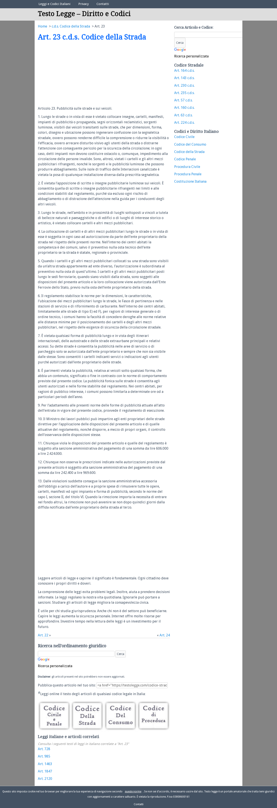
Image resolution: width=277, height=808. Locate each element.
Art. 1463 (45, 764)
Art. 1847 (45, 771)
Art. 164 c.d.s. (184, 70)
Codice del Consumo (190, 144)
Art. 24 (164, 635)
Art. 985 (44, 756)
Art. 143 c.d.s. (184, 78)
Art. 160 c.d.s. (184, 108)
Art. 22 (43, 635)
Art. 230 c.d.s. (184, 85)
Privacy (83, 4)
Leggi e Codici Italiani (54, 4)
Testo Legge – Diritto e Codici (84, 14)
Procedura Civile (187, 167)
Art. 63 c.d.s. (183, 115)
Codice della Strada (189, 152)
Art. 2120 (45, 779)
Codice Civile (184, 137)
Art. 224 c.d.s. (184, 122)
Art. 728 (44, 749)
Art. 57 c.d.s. (183, 100)
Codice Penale (185, 159)
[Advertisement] (74, 74)
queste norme (133, 791)
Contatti (103, 4)
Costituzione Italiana (190, 181)
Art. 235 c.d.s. (184, 93)
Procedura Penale (187, 174)
